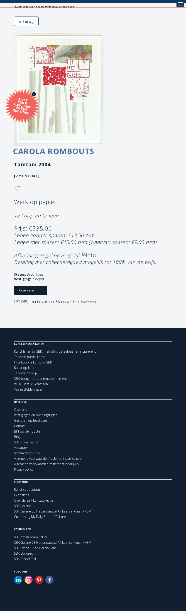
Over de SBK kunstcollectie (33, 500)
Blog (17, 437)
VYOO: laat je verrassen (31, 384)
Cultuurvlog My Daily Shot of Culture (40, 517)
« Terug (26, 21)
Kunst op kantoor (27, 368)
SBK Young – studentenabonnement (40, 378)
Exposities (21, 495)
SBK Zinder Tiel (25, 559)
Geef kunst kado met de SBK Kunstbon (21, 105)
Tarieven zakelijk (25, 373)
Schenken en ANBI (27, 453)
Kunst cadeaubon (27, 489)
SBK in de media (26, 442)
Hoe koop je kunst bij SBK (33, 362)
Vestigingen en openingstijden (35, 415)
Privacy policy (23, 469)
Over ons (20, 409)
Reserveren (27, 290)
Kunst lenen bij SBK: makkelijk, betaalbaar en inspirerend (55, 351)
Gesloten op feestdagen (31, 420)
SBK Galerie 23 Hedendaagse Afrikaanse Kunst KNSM (52, 511)
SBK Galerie (22, 506)
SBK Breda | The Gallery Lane (35, 548)
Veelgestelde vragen (28, 389)
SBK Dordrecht (25, 553)
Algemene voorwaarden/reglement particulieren (48, 458)
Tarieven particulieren (29, 357)
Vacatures (21, 447)
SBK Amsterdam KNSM (30, 537)
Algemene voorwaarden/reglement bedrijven (46, 464)
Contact (20, 426)
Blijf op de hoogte (27, 431)
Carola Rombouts (53, 151)
